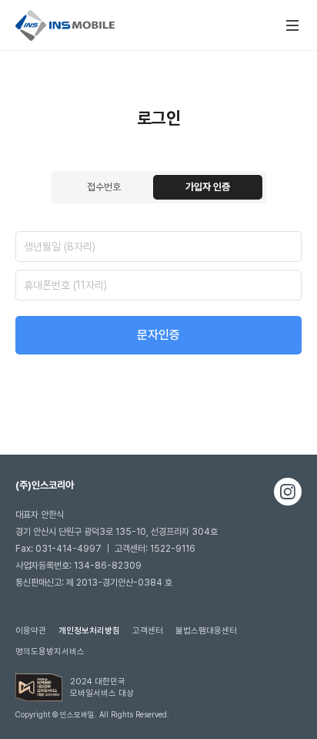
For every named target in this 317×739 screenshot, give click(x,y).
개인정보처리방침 (89, 631)
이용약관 (30, 631)
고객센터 (147, 631)
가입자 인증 (207, 187)
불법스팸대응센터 (206, 631)
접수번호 (104, 187)
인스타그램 (287, 491)
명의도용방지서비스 (50, 652)
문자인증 (158, 335)
